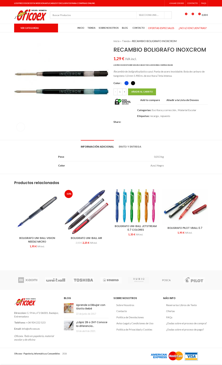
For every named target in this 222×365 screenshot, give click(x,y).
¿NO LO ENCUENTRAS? (193, 27)
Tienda (126, 41)
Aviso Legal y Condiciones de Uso (134, 323)
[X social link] (152, 3)
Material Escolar (187, 110)
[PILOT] (194, 280)
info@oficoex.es (31, 328)
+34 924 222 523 (35, 322)
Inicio (116, 41)
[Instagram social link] (157, 3)
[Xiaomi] (28, 280)
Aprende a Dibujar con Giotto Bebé (90, 306)
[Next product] (206, 41)
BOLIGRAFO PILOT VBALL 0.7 (185, 228)
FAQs (169, 317)
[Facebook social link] (148, 3)
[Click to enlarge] (21, 127)
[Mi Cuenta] (179, 15)
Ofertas (170, 311)
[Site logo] (30, 14)
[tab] (97, 145)
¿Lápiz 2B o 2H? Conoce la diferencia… (91, 324)
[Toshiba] (83, 280)
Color (116, 83)
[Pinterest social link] (134, 122)
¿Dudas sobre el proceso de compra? (186, 323)
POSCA (166, 280)
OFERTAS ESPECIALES (161, 27)
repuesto (165, 115)
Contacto (121, 311)
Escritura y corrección (164, 110)
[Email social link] (130, 122)
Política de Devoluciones (130, 317)
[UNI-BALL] (55, 280)
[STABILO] (111, 280)
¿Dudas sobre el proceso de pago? (185, 329)
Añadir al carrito (142, 91)
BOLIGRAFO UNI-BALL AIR (86, 238)
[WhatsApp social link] (142, 122)
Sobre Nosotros (125, 305)
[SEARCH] (168, 15)
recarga (154, 115)
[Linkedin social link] (161, 3)
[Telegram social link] (145, 122)
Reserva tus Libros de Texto (181, 305)
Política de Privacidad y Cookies (134, 329)
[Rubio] (138, 280)
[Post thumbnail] (69, 309)
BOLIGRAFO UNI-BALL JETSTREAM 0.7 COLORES (136, 228)
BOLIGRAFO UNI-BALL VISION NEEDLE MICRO (37, 239)
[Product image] (185, 207)
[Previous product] (199, 41)
